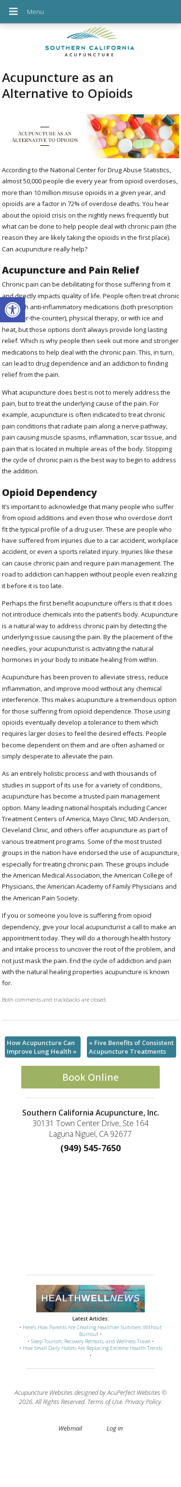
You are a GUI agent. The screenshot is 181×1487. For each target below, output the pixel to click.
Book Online (90, 1077)
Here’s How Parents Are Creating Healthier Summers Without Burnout (92, 1331)
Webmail (70, 1428)
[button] (12, 309)
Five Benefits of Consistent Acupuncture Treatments (131, 1047)
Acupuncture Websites (43, 1392)
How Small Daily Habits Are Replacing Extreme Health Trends (92, 1348)
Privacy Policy (143, 1401)
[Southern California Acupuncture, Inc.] (90, 44)
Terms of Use (104, 1401)
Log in (115, 1428)
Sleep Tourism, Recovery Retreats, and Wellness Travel (91, 1341)
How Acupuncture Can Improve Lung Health (42, 1047)
